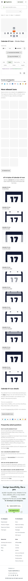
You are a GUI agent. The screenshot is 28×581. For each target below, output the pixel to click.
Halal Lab (11, 578)
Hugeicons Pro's (10, 409)
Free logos (3, 530)
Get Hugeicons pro (14, 510)
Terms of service (19, 561)
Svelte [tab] (5, 65)
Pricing (17, 545)
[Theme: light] (26, 2)
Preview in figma (5, 524)
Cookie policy (18, 558)
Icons (7, 15)
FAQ (2, 550)
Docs (25, 81)
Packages (17, 530)
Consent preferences (12, 573)
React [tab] (10, 62)
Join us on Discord (19, 553)
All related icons (6, 170)
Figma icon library (5, 527)
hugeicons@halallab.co (14, 570)
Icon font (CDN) (19, 527)
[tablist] (14, 63)
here (8, 448)
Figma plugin (4, 522)
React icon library (19, 524)
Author (17, 550)
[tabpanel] (14, 71)
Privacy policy (18, 555)
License (17, 548)
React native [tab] (17, 62)
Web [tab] (4, 62)
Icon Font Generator (20, 532)
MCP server (18, 535)
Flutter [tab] (14, 65)
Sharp (4, 394)
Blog (2, 548)
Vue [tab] (24, 62)
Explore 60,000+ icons (7, 414)
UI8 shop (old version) (6, 542)
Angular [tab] (22, 65)
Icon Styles (3, 545)
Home (2, 15)
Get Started (20, 2)
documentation (11, 457)
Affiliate (18, 542)
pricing (9, 81)
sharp (12, 15)
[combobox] (14, 11)
